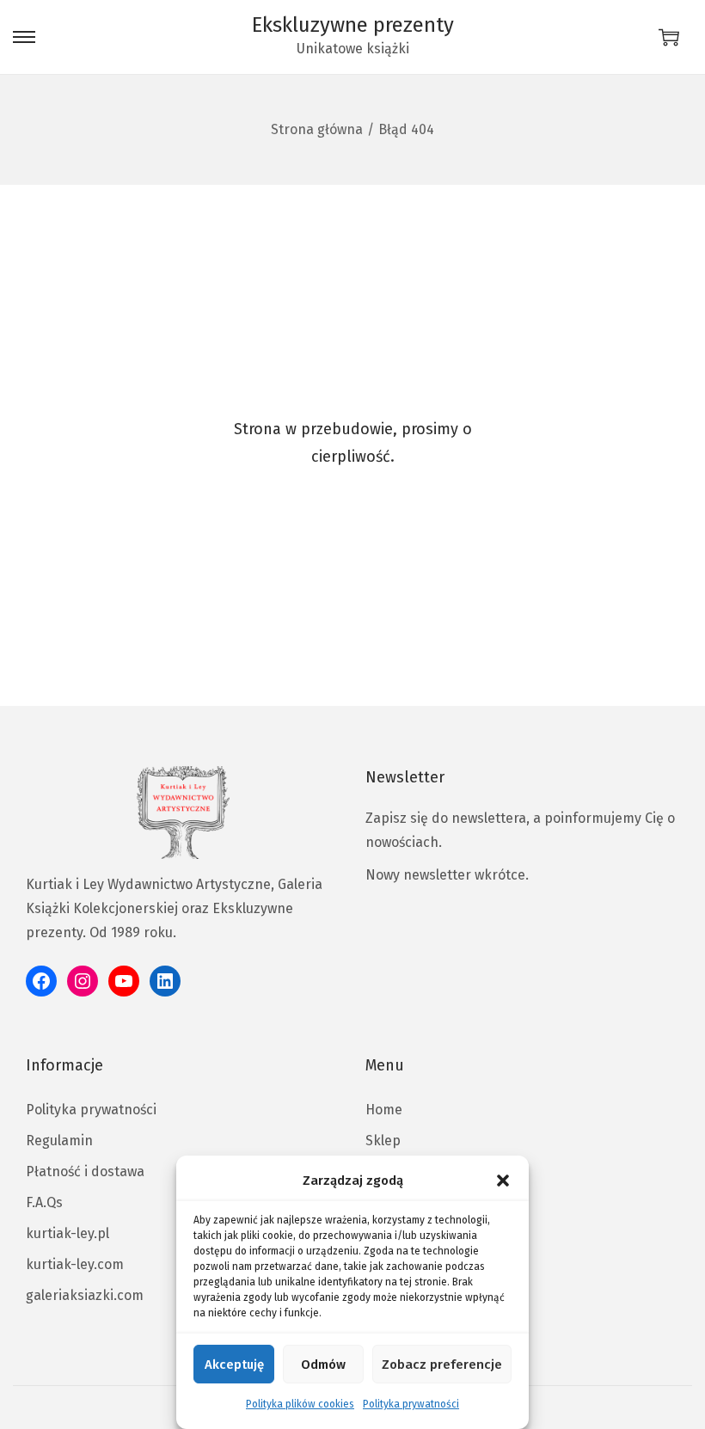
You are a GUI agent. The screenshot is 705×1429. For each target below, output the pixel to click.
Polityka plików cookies (300, 1404)
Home (383, 1109)
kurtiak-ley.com (75, 1264)
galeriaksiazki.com (85, 1295)
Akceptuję (234, 1364)
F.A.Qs (44, 1202)
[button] (503, 1180)
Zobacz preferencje (442, 1364)
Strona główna (317, 129)
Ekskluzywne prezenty (353, 25)
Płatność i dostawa (85, 1171)
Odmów (323, 1364)
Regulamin (59, 1140)
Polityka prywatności (411, 1404)
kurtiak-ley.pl (67, 1233)
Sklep (383, 1140)
